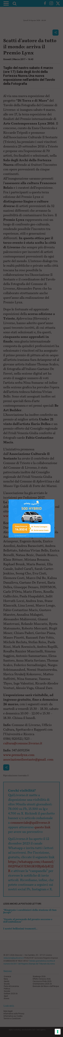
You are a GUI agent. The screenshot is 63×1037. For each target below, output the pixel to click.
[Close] (54, 499)
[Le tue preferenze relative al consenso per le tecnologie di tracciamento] (58, 1032)
